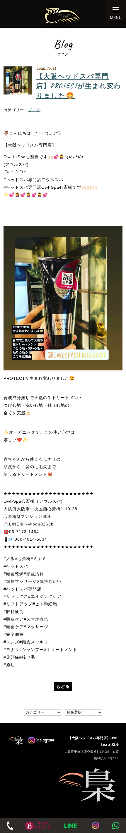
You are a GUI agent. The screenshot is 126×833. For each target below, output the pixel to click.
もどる (62, 686)
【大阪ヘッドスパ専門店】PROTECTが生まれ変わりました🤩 (78, 86)
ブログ (34, 110)
